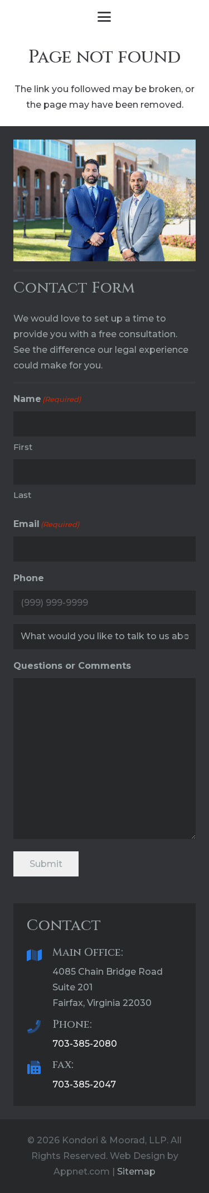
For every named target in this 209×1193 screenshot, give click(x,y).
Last (22, 495)
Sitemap (136, 1171)
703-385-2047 (84, 1084)
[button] (105, 16)
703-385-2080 (84, 1043)
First (22, 447)
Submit (46, 864)
